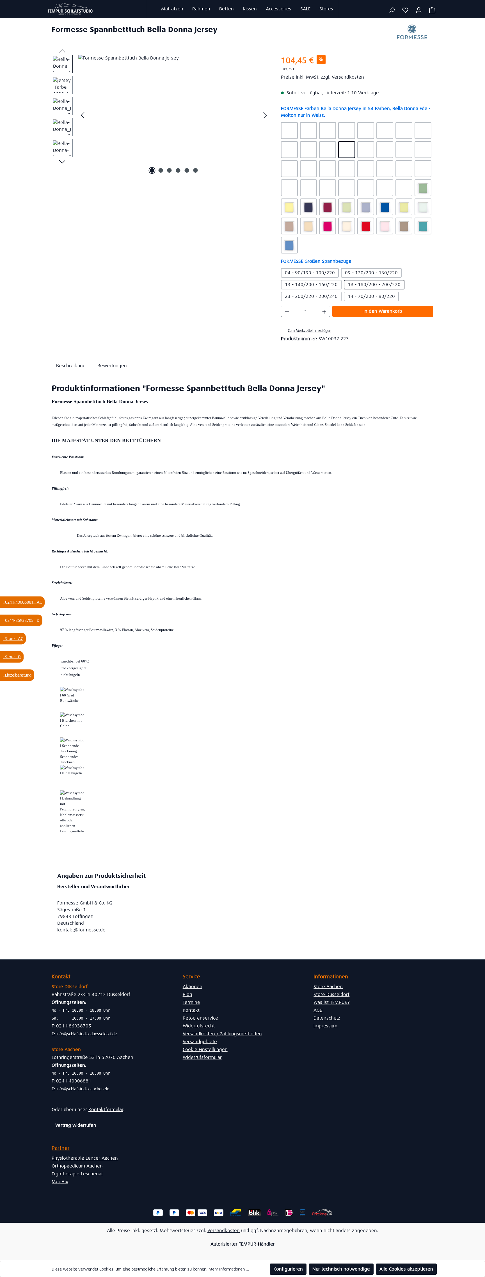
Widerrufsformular (202, 1057)
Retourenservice (200, 1018)
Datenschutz (327, 1018)
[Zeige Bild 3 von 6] (169, 170)
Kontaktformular (105, 1109)
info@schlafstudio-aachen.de (82, 1088)
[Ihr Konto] (418, 10)
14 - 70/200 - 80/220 (371, 296)
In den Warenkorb (382, 311)
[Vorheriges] (82, 115)
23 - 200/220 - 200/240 (311, 296)
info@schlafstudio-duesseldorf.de (86, 1033)
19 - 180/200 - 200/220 (374, 284)
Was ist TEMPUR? (331, 1002)
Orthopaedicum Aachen (77, 1166)
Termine (191, 1002)
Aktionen (192, 987)
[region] (160, 115)
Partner (61, 1148)
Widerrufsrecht (199, 1026)
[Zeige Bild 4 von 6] (178, 170)
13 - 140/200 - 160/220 (311, 284)
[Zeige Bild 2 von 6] (161, 170)
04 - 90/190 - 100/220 (310, 273)
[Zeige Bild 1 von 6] (152, 170)
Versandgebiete (200, 1042)
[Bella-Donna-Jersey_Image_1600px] (173, 115)
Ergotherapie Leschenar (77, 1174)
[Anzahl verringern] (287, 311)
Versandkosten (223, 1230)
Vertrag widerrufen (75, 1125)
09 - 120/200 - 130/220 (371, 273)
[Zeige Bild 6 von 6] (195, 170)
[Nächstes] (265, 115)
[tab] (71, 366)
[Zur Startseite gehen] (70, 9)
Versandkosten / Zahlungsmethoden (222, 1034)
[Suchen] (392, 10)
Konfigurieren (288, 1269)
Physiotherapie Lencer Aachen (85, 1158)
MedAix (60, 1182)
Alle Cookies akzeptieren (406, 1269)
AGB (318, 1010)
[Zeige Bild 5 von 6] (187, 170)
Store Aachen (328, 987)
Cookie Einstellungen (205, 1049)
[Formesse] (412, 34)
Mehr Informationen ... (229, 1269)
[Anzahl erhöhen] (324, 311)
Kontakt (191, 1010)
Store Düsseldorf (331, 994)
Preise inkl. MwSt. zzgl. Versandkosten (322, 77)
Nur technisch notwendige (341, 1269)
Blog (187, 994)
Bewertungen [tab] (112, 366)
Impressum (325, 1026)
